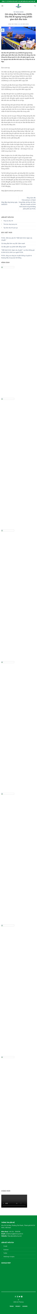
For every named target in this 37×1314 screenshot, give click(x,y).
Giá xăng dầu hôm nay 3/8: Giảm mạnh (13, 243)
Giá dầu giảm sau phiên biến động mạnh (13, 247)
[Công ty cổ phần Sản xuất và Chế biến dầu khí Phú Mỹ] (18, 6)
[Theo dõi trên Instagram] (17, 1296)
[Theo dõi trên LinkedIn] (21, 1296)
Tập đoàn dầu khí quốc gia (10, 227)
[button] (2, 6)
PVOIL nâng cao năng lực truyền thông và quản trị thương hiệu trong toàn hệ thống (16, 257)
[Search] (35, 5)
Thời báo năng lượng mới (10, 224)
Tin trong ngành (18, 11)
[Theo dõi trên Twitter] (19, 1296)
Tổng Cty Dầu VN (8, 220)
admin (27, 24)
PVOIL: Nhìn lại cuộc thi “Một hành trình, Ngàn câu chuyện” (16, 239)
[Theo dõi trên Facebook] (15, 1296)
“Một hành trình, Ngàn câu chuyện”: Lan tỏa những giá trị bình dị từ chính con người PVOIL (18, 251)
